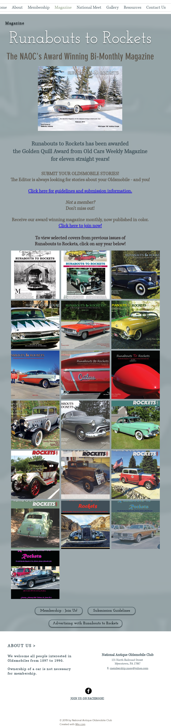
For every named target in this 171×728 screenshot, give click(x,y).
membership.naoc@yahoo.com (129, 668)
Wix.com (80, 724)
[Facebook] (88, 691)
